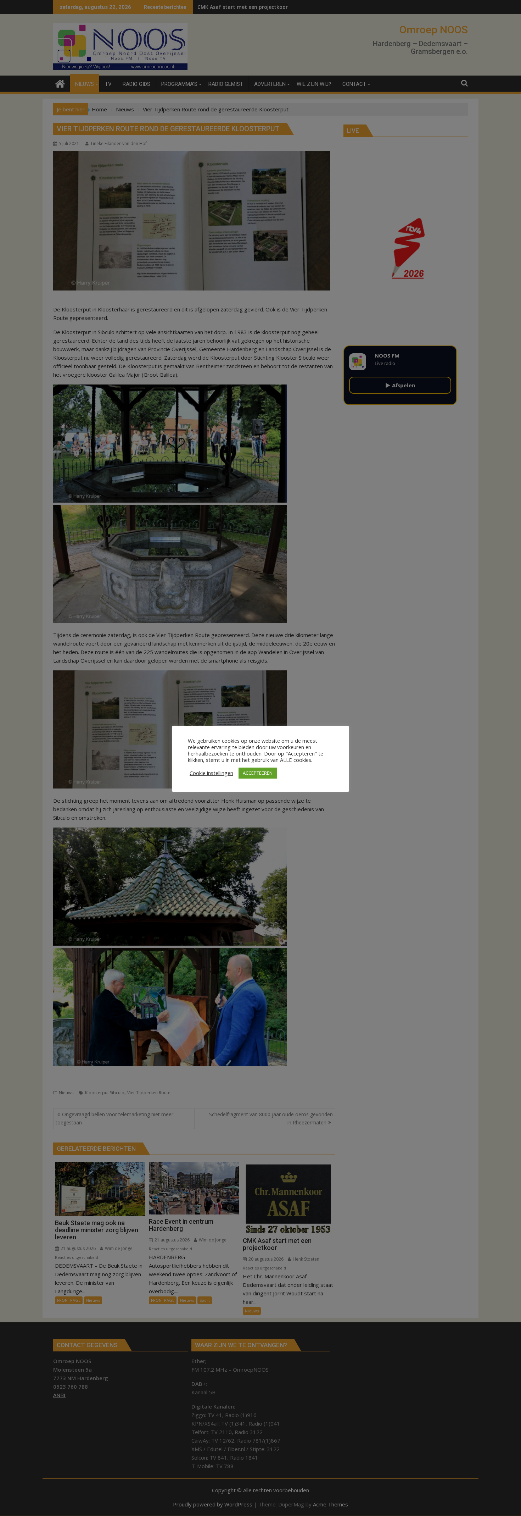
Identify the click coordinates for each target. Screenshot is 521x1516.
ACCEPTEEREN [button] (258, 773)
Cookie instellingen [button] (211, 773)
